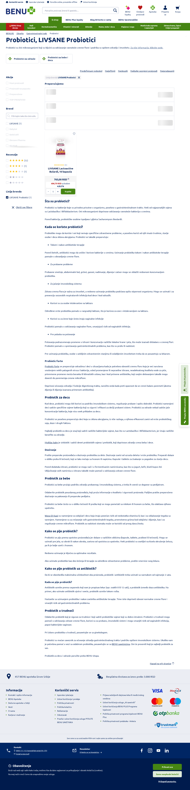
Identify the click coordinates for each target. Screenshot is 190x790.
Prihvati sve (167, 767)
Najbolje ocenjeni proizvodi (143, 70)
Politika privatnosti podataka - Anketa (119, 721)
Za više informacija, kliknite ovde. (146, 47)
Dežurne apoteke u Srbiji (19, 703)
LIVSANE (13, 123)
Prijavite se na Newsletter (89, 752)
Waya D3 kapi (51, 515)
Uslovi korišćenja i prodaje (68, 699)
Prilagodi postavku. (167, 781)
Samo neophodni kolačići (167, 774)
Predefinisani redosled (91, 70)
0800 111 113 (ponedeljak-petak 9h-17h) (31, 750)
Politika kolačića (64, 707)
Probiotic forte (52, 366)
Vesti (10, 707)
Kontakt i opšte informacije (20, 695)
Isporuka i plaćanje (65, 695)
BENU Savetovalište (128, 19)
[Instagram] (150, 750)
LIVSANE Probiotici (18, 197)
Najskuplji (123, 70)
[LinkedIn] (167, 750)
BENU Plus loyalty (74, 19)
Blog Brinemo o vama (100, 19)
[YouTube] (158, 750)
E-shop (55, 19)
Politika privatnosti (65, 703)
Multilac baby (51, 442)
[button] (165, 10)
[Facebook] (142, 750)
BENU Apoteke (14, 699)
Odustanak (62, 715)
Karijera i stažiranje (16, 715)
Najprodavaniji (167, 70)
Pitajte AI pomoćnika (184, 377)
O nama (11, 711)
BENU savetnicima (121, 644)
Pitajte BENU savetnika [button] (184, 408)
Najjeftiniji (110, 70)
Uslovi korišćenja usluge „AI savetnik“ (119, 702)
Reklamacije (62, 711)
